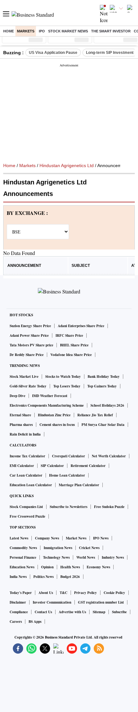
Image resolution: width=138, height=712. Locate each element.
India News (18, 576)
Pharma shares (21, 424)
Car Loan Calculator (26, 475)
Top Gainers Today (102, 386)
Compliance (19, 612)
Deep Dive (17, 396)
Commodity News (23, 548)
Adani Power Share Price (29, 335)
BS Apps (35, 621)
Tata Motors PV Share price (31, 345)
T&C (63, 592)
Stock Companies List (26, 506)
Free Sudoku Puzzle (109, 506)
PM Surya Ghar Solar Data (103, 424)
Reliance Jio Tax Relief (95, 415)
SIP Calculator (52, 465)
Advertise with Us (72, 612)
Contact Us (43, 612)
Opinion (47, 567)
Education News (22, 567)
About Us (46, 592)
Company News (47, 538)
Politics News (43, 576)
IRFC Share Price (69, 335)
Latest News (19, 538)
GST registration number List (101, 602)
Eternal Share (20, 415)
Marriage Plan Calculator (79, 485)
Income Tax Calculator (27, 456)
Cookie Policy (114, 592)
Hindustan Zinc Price (54, 415)
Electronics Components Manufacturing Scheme (47, 405)
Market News (76, 538)
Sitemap (99, 612)
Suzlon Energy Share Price (30, 326)
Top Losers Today (67, 386)
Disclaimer (18, 602)
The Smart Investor (111, 31)
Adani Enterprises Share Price (81, 326)
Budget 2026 (70, 576)
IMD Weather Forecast (49, 396)
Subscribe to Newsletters (68, 506)
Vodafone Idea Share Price (71, 354)
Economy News (98, 567)
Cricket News (89, 548)
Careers (16, 621)
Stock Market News (68, 31)
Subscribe (119, 612)
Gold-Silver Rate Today (28, 386)
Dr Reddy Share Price (27, 354)
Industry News (113, 557)
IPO (42, 31)
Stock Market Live (24, 376)
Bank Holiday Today (104, 376)
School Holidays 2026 (107, 405)
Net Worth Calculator (109, 456)
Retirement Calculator (88, 465)
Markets (25, 31)
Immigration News (58, 548)
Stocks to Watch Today (63, 376)
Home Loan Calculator (67, 475)
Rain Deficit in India (25, 434)
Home (8, 31)
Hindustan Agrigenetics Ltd (66, 165)
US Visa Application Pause (53, 52)
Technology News (56, 557)
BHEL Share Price (74, 345)
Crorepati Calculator (68, 456)
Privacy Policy (85, 592)
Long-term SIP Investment (110, 52)
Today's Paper (21, 592)
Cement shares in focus (57, 424)
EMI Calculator (22, 465)
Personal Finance (23, 557)
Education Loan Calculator (31, 485)
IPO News (100, 538)
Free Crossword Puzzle (27, 516)
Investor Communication (52, 602)
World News (85, 557)
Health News (70, 567)
